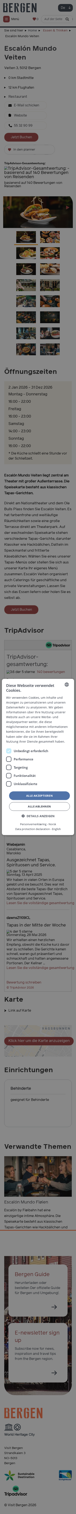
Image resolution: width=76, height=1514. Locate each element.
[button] (38, 816)
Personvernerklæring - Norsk (38, 824)
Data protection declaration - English (38, 829)
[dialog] (38, 757)
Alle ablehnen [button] (39, 806)
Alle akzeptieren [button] (39, 796)
